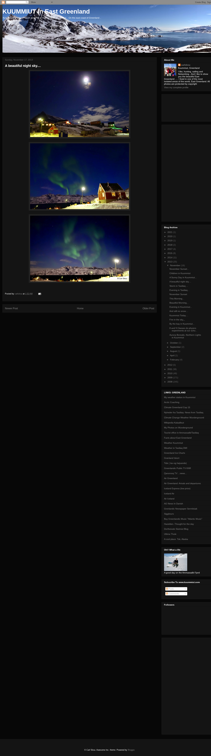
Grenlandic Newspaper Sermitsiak (180, 508)
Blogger (131, 750)
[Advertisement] (178, 107)
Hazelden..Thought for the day (179, 524)
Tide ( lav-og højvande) (175, 463)
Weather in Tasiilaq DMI (175, 448)
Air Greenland (171, 478)
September (175, 347)
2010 (170, 373)
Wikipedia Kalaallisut (174, 422)
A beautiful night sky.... (180, 281)
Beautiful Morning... (178, 303)
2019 (170, 240)
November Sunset (178, 294)
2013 (170, 261)
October (174, 343)
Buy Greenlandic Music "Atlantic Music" (183, 519)
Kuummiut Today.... (178, 315)
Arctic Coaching (171, 402)
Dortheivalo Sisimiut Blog (176, 529)
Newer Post (11, 308)
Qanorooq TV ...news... (175, 473)
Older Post (148, 308)
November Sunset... (179, 269)
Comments (173, 593)
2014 (170, 257)
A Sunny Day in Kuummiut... (183, 277)
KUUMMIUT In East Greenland (46, 11)
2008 (170, 381)
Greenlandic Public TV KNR (177, 468)
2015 (170, 253)
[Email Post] (39, 294)
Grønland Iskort (171, 458)
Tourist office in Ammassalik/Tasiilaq (181, 432)
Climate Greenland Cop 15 (177, 407)
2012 (170, 365)
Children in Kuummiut (179, 273)
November (175, 265)
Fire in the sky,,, (177, 319)
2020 (170, 236)
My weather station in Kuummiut (179, 397)
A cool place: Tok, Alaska (176, 539)
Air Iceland (169, 498)
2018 (170, 245)
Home (80, 308)
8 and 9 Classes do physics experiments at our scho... (183, 329)
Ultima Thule (170, 534)
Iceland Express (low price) (177, 488)
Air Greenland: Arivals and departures (182, 483)
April (172, 355)
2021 (170, 232)
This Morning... (176, 298)
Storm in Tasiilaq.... (178, 286)
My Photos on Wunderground (178, 427)
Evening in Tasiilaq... (179, 290)
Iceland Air (169, 493)
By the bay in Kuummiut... (181, 324)
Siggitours (169, 514)
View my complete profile (176, 87)
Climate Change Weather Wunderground (184, 417)
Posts (171, 589)
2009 (170, 377)
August (173, 351)
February (175, 359)
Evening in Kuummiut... (180, 307)
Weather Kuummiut (173, 443)
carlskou (185, 65)
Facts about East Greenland (178, 438)
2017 (170, 249)
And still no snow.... (178, 311)
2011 (170, 369)
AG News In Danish (173, 503)
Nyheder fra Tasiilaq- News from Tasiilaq (183, 412)
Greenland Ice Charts (174, 453)
